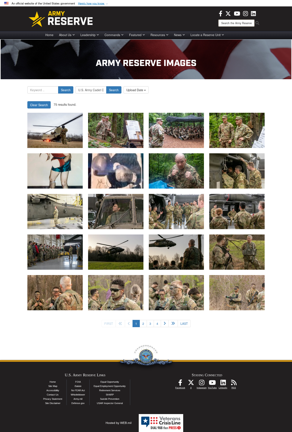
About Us (65, 35)
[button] (93, 3)
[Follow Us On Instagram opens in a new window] (201, 383)
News (177, 35)
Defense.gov (78, 403)
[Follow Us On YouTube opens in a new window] (212, 383)
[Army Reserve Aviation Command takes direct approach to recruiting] (237, 171)
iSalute (78, 386)
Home (49, 35)
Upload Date (135, 90)
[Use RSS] (233, 383)
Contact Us (53, 394)
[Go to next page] (165, 323)
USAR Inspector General (110, 403)
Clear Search (39, 105)
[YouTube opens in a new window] (237, 13)
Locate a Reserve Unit (205, 35)
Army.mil (78, 399)
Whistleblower (78, 394)
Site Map (52, 386)
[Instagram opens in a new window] (245, 13)
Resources (157, 35)
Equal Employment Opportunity (110, 386)
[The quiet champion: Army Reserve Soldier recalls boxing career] (115, 130)
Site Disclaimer (52, 403)
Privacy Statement (52, 399)
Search (66, 90)
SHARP (110, 394)
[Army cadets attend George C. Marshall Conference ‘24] (55, 130)
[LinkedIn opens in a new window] (253, 13)
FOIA (78, 382)
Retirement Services (109, 390)
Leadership (88, 35)
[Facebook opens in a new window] (220, 13)
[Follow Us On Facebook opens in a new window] (180, 383)
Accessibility (52, 390)
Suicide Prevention (109, 399)
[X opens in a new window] (228, 13)
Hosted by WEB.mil (118, 423)
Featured (135, 35)
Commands (112, 35)
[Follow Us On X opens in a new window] (191, 383)
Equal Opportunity (109, 382)
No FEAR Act (78, 390)
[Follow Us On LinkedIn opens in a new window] (223, 383)
